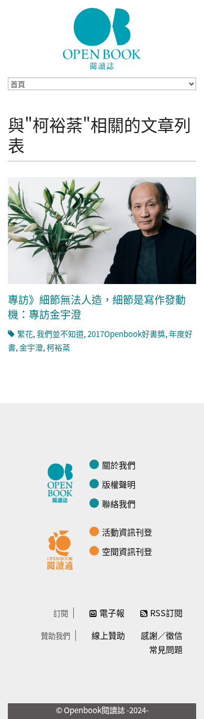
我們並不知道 (60, 333)
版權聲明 (118, 484)
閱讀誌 (62, 481)
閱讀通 (62, 548)
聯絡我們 (118, 503)
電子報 (111, 612)
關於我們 (118, 465)
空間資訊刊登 (127, 551)
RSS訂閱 (166, 612)
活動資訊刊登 (127, 532)
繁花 (25, 333)
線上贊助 (108, 635)
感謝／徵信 (162, 635)
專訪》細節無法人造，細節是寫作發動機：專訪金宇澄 (97, 307)
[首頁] (102, 39)
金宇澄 (31, 347)
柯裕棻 (58, 347)
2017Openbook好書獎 (126, 333)
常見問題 (166, 649)
